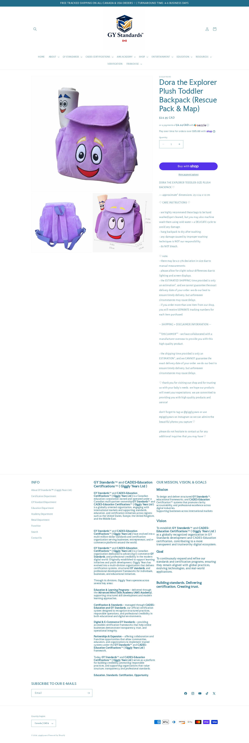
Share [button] (165, 447)
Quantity (163, 137)
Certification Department (43, 496)
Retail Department (40, 520)
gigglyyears (43, 735)
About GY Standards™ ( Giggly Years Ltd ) (51, 490)
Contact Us (36, 538)
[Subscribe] (88, 693)
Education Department (42, 508)
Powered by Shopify (56, 735)
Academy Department (42, 514)
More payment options (188, 174)
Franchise (35, 526)
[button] (35, 29)
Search (34, 532)
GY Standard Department (43, 502)
